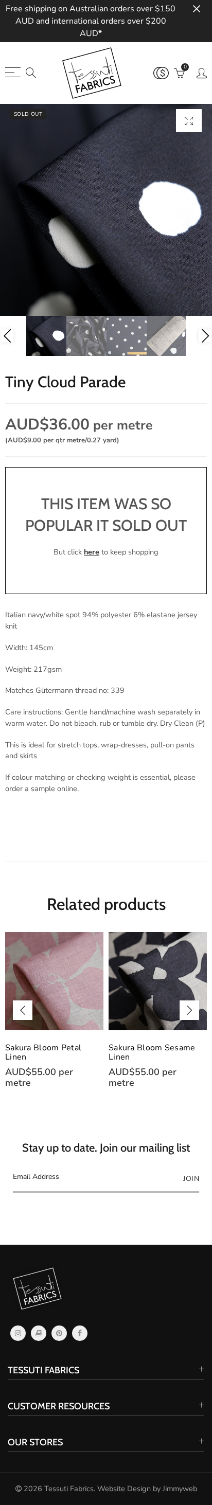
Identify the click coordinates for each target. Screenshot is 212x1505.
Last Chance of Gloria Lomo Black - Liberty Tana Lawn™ (151, 1057)
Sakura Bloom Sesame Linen (50, 1052)
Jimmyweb (180, 1488)
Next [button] (205, 336)
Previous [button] (7, 336)
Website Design (124, 1488)
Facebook (79, 1333)
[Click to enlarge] (189, 120)
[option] (106, 210)
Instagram (18, 1333)
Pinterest (59, 1333)
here (91, 552)
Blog (38, 1333)
